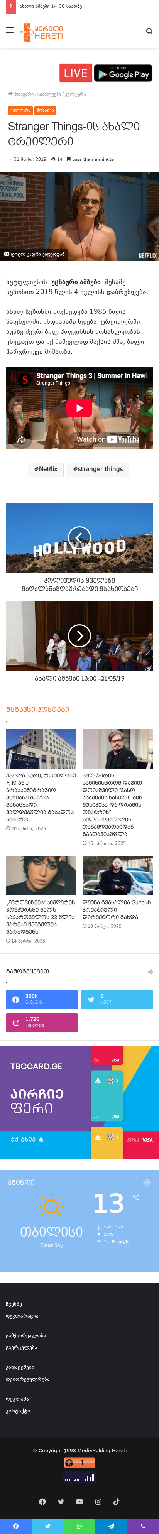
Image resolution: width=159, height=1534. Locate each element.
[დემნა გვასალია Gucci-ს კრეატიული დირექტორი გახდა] (118, 875)
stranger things (100, 469)
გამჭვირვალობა (26, 1336)
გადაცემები (20, 1368)
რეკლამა (17, 1399)
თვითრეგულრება (28, 1380)
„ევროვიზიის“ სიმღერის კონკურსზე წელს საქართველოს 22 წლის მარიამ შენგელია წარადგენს (40, 917)
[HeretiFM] (47, 30)
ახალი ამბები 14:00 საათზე (51, 6)
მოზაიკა (45, 110)
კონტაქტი (18, 1411)
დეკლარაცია (22, 1316)
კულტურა (75, 94)
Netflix (48, 469)
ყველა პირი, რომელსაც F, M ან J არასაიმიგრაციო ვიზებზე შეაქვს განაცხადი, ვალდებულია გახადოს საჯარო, (41, 797)
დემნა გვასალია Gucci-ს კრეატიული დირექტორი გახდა (117, 910)
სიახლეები (49, 94)
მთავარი (23, 94)
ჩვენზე (14, 1304)
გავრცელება (21, 1348)
